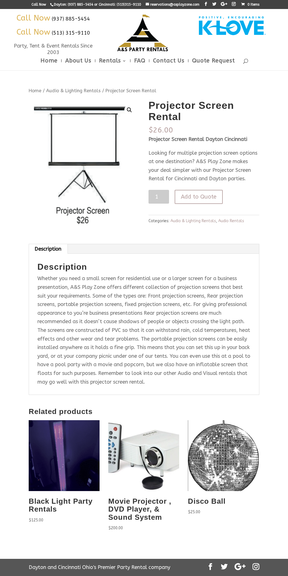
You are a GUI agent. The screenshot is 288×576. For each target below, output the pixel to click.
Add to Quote (199, 197)
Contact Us (168, 61)
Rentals (110, 61)
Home (49, 61)
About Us (78, 61)
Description (48, 249)
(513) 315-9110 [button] (71, 33)
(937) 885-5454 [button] (71, 19)
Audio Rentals (231, 221)
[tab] (48, 249)
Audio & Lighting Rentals (73, 90)
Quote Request (213, 61)
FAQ (139, 61)
